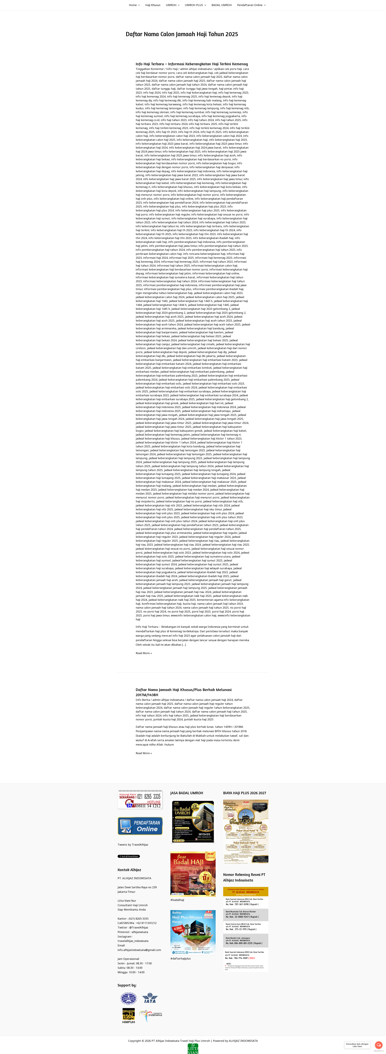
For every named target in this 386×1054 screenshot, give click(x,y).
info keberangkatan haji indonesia (193, 171)
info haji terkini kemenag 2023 (168, 128)
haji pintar (225, 89)
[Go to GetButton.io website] (379, 1051)
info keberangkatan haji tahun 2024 (175, 222)
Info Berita (143, 700)
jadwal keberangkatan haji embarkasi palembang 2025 (194, 380)
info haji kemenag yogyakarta (221, 116)
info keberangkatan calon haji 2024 (219, 136)
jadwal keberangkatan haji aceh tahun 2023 (204, 321)
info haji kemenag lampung (201, 108)
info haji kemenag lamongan (163, 108)
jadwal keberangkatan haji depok (165, 352)
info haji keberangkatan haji (199, 93)
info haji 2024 (151, 93)
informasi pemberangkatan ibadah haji (218, 289)
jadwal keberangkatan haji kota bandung (178, 446)
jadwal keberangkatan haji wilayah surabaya (203, 568)
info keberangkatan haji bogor (216, 163)
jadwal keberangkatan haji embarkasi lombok (182, 368)
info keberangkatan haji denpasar (211, 167)
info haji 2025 (170, 93)
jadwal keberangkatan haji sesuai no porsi (163, 549)
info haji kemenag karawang (163, 104)
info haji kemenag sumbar (187, 112)
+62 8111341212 (146, 923)
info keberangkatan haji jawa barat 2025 (169, 179)
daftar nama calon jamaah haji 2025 (182, 81)
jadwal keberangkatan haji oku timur (198, 509)
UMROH (171, 5)
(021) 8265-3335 (139, 919)
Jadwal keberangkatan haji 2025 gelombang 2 (216, 313)
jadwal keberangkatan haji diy (207, 352)
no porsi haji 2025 (179, 612)
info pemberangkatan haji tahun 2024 (160, 250)
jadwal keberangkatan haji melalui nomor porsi (183, 494)
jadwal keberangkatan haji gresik (157, 403)
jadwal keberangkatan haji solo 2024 (215, 553)
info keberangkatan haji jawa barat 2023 (172, 175)
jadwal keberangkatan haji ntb (223, 501)
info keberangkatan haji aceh (217, 155)
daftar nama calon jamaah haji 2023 (199, 77)
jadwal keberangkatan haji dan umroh (171, 348)
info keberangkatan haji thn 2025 (170, 238)
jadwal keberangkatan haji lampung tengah (192, 470)
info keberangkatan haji (192, 140)
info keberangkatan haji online (173, 199)
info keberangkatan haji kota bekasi (217, 187)
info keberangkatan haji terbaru (201, 226)
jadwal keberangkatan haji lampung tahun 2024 (182, 466)
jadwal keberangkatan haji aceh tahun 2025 (212, 325)
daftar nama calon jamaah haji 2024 (210, 700)
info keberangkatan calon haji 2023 (172, 136)
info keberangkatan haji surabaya (193, 218)
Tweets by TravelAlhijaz (133, 845)
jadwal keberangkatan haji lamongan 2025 (184, 454)
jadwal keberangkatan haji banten (201, 332)
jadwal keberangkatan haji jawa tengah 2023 (207, 415)
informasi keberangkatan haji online (215, 273)
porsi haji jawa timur (156, 615)
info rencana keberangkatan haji (204, 254)
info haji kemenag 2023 (233, 93)
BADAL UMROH (222, 5)
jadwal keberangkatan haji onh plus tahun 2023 (211, 517)
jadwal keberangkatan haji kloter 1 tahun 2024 (166, 443)
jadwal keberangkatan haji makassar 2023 (209, 478)
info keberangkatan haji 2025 (181, 152)
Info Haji (172, 69)
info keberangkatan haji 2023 (228, 140)
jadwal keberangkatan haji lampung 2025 (169, 462)
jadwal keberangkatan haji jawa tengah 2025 (214, 419)
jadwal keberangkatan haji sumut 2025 (203, 564)
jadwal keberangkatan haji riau (199, 541)
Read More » (144, 653)
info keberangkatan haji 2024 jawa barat (195, 148)
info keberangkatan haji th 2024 (214, 230)
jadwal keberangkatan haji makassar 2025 (209, 482)
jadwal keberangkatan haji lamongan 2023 (177, 450)
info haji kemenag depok (214, 97)
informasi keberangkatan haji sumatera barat (165, 277)
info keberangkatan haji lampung (199, 191)
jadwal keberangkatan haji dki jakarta (191, 356)
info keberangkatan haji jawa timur (219, 179)
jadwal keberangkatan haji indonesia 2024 (209, 407)
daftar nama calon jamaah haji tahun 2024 (179, 85)
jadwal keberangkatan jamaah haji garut (205, 580)
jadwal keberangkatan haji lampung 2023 (175, 458)
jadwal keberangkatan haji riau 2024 (177, 545)
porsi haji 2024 (221, 612)
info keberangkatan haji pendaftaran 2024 (170, 203)
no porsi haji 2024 (154, 612)
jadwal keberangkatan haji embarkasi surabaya (179, 391)
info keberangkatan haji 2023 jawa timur (215, 144)
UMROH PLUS (194, 5)
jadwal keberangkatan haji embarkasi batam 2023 (205, 360)
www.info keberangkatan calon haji (193, 615)
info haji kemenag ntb (234, 108)
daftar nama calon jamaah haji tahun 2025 (219, 712)
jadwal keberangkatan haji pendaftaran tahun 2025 (207, 529)
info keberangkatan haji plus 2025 (197, 210)
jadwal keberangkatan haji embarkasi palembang (192, 372)
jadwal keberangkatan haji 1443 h (190, 301)
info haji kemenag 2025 (182, 97)
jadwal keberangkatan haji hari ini (201, 403)
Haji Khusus (152, 5)
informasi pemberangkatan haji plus (167, 289)
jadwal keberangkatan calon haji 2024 (160, 297)
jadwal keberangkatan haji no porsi (179, 501)
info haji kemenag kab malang (201, 100)
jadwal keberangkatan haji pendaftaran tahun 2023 (185, 525)
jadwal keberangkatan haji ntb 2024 (207, 505)
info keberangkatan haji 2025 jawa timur (170, 155)
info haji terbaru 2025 (203, 124)
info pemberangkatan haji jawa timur (173, 246)
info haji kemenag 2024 (151, 97)
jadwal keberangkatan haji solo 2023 (167, 553)
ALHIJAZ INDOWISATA (243, 1041)
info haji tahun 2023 (174, 120)
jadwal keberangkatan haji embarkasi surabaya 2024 (204, 395)
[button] (138, 5)
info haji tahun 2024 (201, 120)
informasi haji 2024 (155, 258)
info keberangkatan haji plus (161, 207)
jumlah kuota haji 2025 (198, 719)
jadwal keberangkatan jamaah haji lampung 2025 (175, 588)
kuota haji (189, 604)
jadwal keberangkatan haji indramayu (206, 411)
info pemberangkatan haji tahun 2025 (210, 250)
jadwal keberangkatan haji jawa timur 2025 (163, 427)
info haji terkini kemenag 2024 (209, 128)
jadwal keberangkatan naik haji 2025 (172, 600)
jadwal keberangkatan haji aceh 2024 (209, 317)
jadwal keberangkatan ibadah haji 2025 (204, 576)
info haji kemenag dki (167, 100)
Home (133, 5)
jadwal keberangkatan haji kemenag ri (216, 435)
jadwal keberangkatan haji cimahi (192, 344)
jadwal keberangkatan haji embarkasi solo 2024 (166, 388)
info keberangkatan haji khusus (172, 187)
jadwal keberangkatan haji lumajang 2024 (209, 474)
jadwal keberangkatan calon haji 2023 (218, 293)
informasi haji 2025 (181, 258)
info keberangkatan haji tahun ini (157, 226)
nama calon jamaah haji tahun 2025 (206, 608)
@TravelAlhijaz (138, 928)
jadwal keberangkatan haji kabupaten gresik (173, 431)
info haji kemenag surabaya (182, 116)
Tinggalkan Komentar (150, 69)
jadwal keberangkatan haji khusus (158, 439)
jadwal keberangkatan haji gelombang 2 (222, 399)
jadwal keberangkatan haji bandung (201, 328)
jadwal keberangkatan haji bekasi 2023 (196, 336)
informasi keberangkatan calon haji (214, 266)
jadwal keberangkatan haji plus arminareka (164, 533)
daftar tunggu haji (164, 89)
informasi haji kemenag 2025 (179, 262)
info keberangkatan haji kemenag (192, 183)
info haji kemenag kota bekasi (202, 104)
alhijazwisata (140, 932)
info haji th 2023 (166, 132)
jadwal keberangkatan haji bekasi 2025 (203, 340)
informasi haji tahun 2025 (173, 266)
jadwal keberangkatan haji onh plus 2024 (207, 513)
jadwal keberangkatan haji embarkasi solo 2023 (213, 384)
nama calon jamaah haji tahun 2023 (220, 604)
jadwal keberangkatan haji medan (194, 486)
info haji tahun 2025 (228, 120)
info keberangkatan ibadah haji (213, 238)
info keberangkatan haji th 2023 (171, 230)
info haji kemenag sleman (152, 112)
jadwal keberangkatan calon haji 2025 (210, 297)
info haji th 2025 (211, 132)
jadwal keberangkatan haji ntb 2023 (159, 505)
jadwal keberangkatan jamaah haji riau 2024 (182, 592)
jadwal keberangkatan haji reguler (215, 533)
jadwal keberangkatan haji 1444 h (165, 305)
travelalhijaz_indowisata (133, 941)
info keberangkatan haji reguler (169, 215)
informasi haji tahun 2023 (216, 262)
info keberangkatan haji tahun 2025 (222, 222)
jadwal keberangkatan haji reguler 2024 (204, 537)
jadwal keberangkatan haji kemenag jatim (163, 435)
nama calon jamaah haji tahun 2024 (158, 608)
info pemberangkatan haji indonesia (191, 242)
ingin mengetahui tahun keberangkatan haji (164, 293)
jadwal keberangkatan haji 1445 (208, 305)
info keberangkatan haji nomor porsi (195, 195)
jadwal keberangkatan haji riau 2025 (225, 545)
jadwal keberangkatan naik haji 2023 (188, 596)
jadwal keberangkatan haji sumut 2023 (197, 560)
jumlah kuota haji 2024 (168, 719)
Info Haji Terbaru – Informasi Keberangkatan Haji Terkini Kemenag (192, 63)
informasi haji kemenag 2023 (213, 258)
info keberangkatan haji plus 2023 (204, 207)
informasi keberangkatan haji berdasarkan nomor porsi (172, 270)
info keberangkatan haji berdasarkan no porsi (201, 159)
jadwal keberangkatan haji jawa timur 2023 (163, 423)
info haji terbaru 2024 (173, 124)
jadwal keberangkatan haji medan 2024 (183, 490)
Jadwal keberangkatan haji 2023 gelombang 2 (200, 309)
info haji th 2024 (188, 132)
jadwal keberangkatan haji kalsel (225, 431)
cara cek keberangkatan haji (194, 73)
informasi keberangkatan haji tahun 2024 (170, 281)
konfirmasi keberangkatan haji (161, 604)
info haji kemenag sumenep (223, 112)
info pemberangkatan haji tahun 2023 (223, 246)
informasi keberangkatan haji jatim (168, 273)
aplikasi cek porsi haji (228, 69)
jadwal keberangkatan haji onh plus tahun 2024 (166, 521)
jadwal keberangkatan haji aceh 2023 (159, 317)
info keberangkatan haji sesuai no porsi (216, 215)
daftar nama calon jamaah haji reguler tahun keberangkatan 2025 (206, 708)
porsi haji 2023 (201, 612)
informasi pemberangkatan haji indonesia (170, 285)
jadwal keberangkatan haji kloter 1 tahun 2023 (211, 439)
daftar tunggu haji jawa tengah (197, 89)
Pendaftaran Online (250, 5)
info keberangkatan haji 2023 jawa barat (162, 144)
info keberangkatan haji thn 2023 (194, 234)
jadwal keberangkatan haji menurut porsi (192, 498)
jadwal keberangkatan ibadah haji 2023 (202, 572)
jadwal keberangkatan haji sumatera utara (202, 557)
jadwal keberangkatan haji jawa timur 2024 (220, 423)
